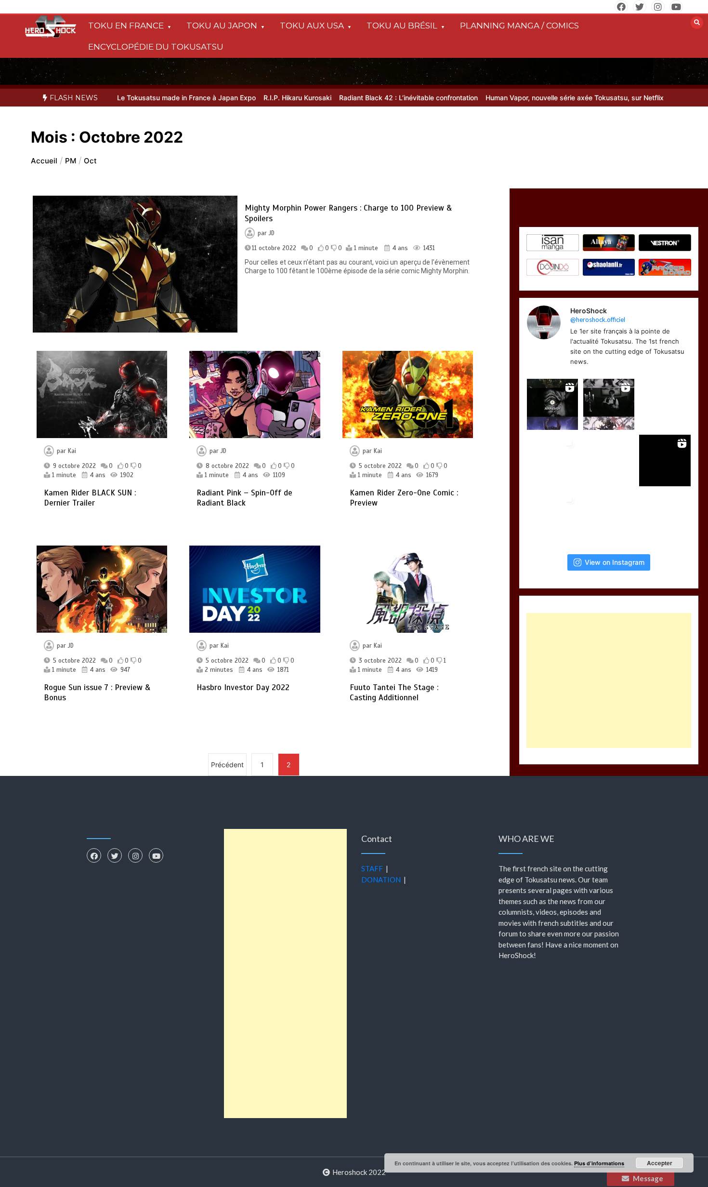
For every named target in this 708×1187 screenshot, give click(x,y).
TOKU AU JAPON (221, 25)
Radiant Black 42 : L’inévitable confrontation (389, 97)
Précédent (227, 764)
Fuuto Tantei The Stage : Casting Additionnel (394, 692)
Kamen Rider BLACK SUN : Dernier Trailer (90, 498)
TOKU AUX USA (312, 25)
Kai (72, 451)
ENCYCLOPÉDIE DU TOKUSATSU (155, 47)
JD (272, 233)
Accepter (659, 1163)
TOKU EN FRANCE (126, 25)
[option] (167, 98)
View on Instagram (614, 562)
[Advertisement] (608, 680)
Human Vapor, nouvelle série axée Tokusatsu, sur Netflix (556, 97)
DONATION (381, 879)
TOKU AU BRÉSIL (402, 25)
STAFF (372, 868)
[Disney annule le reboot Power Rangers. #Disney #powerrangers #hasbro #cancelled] (665, 517)
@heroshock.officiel (597, 319)
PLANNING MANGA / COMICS (519, 25)
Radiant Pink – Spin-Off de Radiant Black (244, 498)
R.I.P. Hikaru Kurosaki (279, 97)
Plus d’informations (599, 1163)
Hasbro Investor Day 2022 (243, 687)
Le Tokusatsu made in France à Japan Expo (167, 97)
